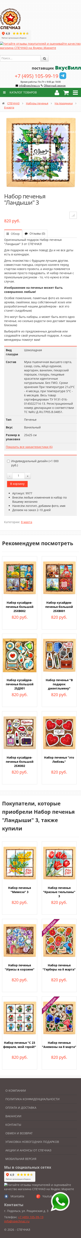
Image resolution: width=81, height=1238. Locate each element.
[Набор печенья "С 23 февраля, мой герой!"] (19, 1017)
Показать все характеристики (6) (29, 447)
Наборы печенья (37, 103)
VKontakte (17, 1196)
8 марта (9, 107)
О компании (15, 1090)
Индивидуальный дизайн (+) (35, 463)
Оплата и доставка (20, 1108)
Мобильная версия (20, 1159)
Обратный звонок (55, 85)
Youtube (48, 1196)
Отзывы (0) (37, 233)
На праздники (64, 103)
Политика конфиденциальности (32, 1099)
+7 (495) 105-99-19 (36, 75)
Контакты (13, 1125)
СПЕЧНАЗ (13, 103)
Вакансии (13, 1116)
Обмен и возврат (19, 1133)
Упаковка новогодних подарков (32, 1142)
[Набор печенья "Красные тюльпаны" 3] (59, 863)
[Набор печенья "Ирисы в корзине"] (19, 940)
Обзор (15, 234)
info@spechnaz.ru (29, 85)
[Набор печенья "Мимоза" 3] (19, 863)
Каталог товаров (23, 92)
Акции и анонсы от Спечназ (28, 1150)
